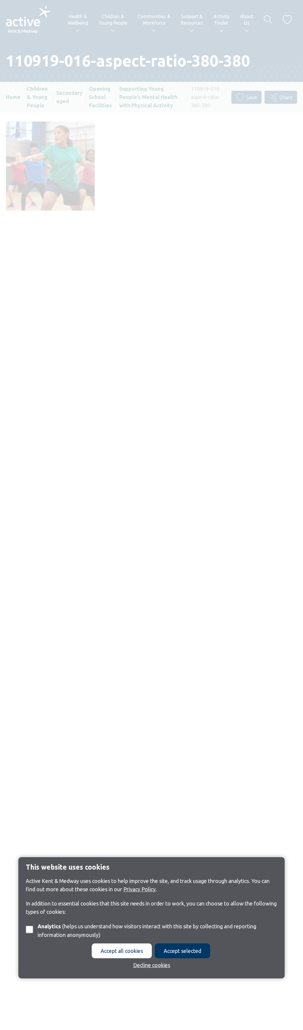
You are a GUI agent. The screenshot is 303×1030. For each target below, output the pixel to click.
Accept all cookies (122, 951)
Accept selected (182, 951)
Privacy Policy (139, 889)
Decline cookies (151, 965)
